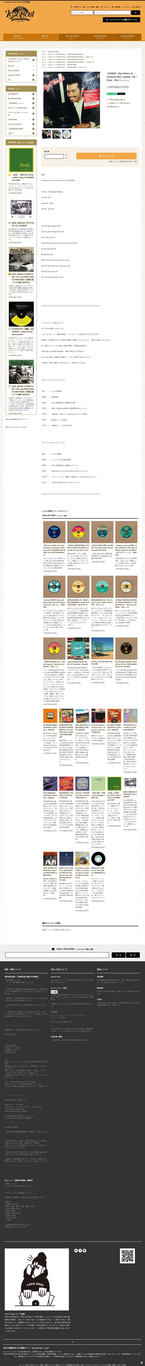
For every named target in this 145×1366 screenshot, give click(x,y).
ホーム (44, 51)
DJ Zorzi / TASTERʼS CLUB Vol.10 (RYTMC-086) (82, 795)
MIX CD (17, 37)
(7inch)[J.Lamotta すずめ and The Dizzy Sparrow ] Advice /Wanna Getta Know (82, 872)
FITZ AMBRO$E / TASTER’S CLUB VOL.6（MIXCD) (50, 795)
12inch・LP (89, 57)
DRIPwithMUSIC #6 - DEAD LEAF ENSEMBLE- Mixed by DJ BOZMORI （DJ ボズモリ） (78, 602)
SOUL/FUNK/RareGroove (75, 54)
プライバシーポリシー (93, 1365)
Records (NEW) (72, 37)
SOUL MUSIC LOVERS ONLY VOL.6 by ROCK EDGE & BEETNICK (50, 871)
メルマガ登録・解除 (92, 7)
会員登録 (117, 7)
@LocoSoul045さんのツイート (17, 419)
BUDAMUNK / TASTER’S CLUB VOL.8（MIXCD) (66, 795)
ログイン (127, 7)
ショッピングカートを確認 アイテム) (122, 19)
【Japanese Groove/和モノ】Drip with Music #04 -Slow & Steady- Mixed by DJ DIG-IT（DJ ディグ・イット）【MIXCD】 (126, 550)
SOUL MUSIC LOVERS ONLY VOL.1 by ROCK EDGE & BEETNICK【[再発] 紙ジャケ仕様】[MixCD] (23, 278)
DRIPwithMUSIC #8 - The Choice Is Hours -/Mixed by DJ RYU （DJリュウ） (102, 602)
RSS (118, 1365)
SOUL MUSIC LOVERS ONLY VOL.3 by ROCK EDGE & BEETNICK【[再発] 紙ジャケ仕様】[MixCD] (23, 390)
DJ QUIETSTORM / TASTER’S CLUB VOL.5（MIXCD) (114, 727)
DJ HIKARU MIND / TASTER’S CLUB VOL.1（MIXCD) (50, 727)
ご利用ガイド (77, 7)
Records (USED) (127, 37)
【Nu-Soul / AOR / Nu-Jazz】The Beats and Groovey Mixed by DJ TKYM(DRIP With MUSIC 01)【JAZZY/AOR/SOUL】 (54, 550)
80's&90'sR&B (72, 65)
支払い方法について (32, 1365)
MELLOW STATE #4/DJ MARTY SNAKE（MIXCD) (82, 727)
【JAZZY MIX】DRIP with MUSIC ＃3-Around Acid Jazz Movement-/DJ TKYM (102, 547)
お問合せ (137, 7)
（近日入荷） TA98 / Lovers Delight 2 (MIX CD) (98, 795)
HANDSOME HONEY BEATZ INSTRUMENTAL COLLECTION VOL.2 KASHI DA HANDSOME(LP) (66, 731)
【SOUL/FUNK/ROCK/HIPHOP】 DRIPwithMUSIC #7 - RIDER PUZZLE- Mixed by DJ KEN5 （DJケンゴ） (126, 603)
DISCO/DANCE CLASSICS (76, 59)
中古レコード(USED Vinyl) (57, 54)
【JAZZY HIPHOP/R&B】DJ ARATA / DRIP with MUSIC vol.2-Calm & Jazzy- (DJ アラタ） (78, 547)
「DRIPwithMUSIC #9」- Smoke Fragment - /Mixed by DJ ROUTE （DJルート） (54, 664)
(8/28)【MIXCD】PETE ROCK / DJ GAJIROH (130, 794)
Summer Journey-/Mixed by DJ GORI (101, 663)
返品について (113, 161)
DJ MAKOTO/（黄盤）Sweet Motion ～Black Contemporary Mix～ (23, 331)
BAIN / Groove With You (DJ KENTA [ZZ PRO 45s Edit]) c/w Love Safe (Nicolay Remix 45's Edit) (66, 874)
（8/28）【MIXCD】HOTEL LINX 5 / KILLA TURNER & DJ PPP (114, 796)
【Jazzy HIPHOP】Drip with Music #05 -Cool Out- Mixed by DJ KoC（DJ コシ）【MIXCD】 (54, 603)
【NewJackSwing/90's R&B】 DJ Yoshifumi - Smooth (77, 663)
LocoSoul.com (8, 1356)
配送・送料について (47, 1365)
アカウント (106, 7)
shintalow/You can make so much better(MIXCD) (130, 727)
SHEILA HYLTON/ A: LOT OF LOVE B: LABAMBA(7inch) (98, 871)
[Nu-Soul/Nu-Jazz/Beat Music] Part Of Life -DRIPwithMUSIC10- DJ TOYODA (126, 664)
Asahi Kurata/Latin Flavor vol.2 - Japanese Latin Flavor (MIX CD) (98, 728)
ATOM (124, 1365)
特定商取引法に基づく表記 (128, 161)
